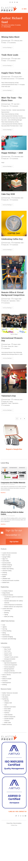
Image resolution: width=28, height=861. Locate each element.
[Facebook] (18, 816)
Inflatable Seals (6, 578)
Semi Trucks (7, 651)
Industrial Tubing (6, 570)
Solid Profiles (5, 560)
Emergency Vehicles (9, 670)
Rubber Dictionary (7, 724)
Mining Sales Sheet (10, 37)
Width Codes (7, 722)
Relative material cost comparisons (13, 606)
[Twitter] (16, 816)
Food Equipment (6, 682)
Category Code (8, 703)
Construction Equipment (10, 665)
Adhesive (6, 701)
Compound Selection (7, 595)
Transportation (6, 647)
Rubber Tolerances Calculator (10, 693)
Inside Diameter (8, 714)
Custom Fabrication (7, 608)
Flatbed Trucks (8, 655)
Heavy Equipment (7, 661)
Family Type (7, 710)
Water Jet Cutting (8, 616)
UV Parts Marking (6, 631)
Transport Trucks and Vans (11, 657)
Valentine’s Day (8, 396)
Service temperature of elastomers (13, 604)
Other (18, 301)
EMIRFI (4, 576)
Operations (12, 301)
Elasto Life (5, 106)
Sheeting (4, 572)
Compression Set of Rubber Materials (13, 482)
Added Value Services (8, 78)
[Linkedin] (23, 816)
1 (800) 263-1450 (13, 811)
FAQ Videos (5, 697)
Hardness (6, 712)
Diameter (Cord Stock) (10, 707)
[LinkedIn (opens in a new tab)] (15, 2)
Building (4, 684)
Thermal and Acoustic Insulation (10, 580)
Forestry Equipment (9, 667)
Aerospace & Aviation (9, 659)
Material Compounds (9, 716)
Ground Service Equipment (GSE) (12, 672)
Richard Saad (7, 26)
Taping (6, 614)
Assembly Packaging (7, 636)
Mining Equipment (9, 669)
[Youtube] (25, 816)
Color (5, 705)
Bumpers (4, 574)
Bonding (6, 612)
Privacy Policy (10, 823)
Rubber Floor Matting (7, 568)
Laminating (7, 610)
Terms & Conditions (17, 823)
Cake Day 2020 (8, 194)
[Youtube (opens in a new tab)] (17, 2)
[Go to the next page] (24, 418)
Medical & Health (6, 678)
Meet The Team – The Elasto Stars (11, 99)
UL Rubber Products (7, 591)
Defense (4, 676)
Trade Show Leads (9, 55)
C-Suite (5, 346)
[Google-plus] (21, 816)
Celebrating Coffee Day (12, 239)
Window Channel (6, 566)
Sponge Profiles (6, 557)
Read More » (3, 492)
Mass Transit (7, 649)
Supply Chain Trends (11, 73)
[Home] (1, 26)
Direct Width (7, 708)
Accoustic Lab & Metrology (9, 638)
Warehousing (5, 634)
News (4, 42)
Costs (3, 625)
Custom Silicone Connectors (9, 553)
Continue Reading (8, 47)
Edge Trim (5, 559)
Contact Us (22, 811)
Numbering (5, 699)
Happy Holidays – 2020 (12, 153)
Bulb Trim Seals (6, 555)
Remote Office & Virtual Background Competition (12, 293)
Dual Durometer (6, 563)
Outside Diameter (9, 718)
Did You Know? (6, 695)
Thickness (6, 720)
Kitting (4, 633)
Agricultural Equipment (10, 663)
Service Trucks (8, 653)
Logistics (4, 627)
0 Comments (12, 42)
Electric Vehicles (6, 674)
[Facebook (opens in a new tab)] (12, 2)
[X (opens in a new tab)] (10, 2)
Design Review (6, 593)
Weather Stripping (7, 564)
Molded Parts (5, 582)
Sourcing (4, 629)
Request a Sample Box (14, 449)
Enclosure (4, 680)
